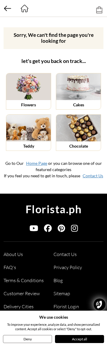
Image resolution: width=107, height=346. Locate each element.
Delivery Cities (19, 306)
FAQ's (10, 267)
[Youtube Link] (33, 229)
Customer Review (22, 293)
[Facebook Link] (48, 229)
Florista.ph (54, 209)
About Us (13, 254)
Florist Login (66, 306)
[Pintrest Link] (61, 229)
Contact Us (93, 175)
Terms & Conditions (24, 280)
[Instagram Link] (74, 229)
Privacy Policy (68, 267)
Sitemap (62, 293)
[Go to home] (24, 8)
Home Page (36, 163)
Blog (58, 280)
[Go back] (7, 8)
